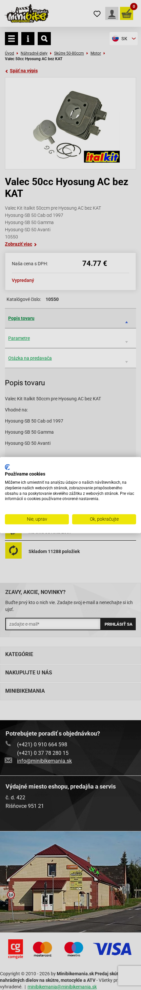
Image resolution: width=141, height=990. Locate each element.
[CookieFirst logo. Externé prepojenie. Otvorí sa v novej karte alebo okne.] (7, 467)
